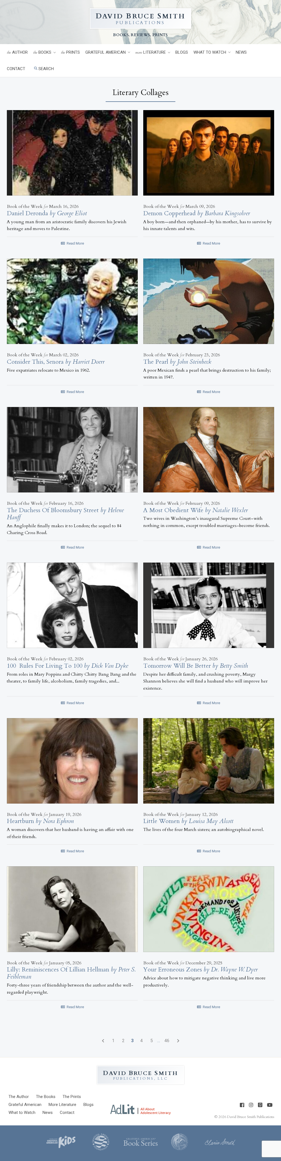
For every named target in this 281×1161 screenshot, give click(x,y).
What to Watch (209, 52)
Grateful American (105, 52)
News (241, 52)
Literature (150, 52)
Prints (70, 52)
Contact (16, 68)
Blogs (181, 52)
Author (17, 52)
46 (166, 1040)
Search (45, 68)
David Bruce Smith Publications (250, 1116)
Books (42, 52)
